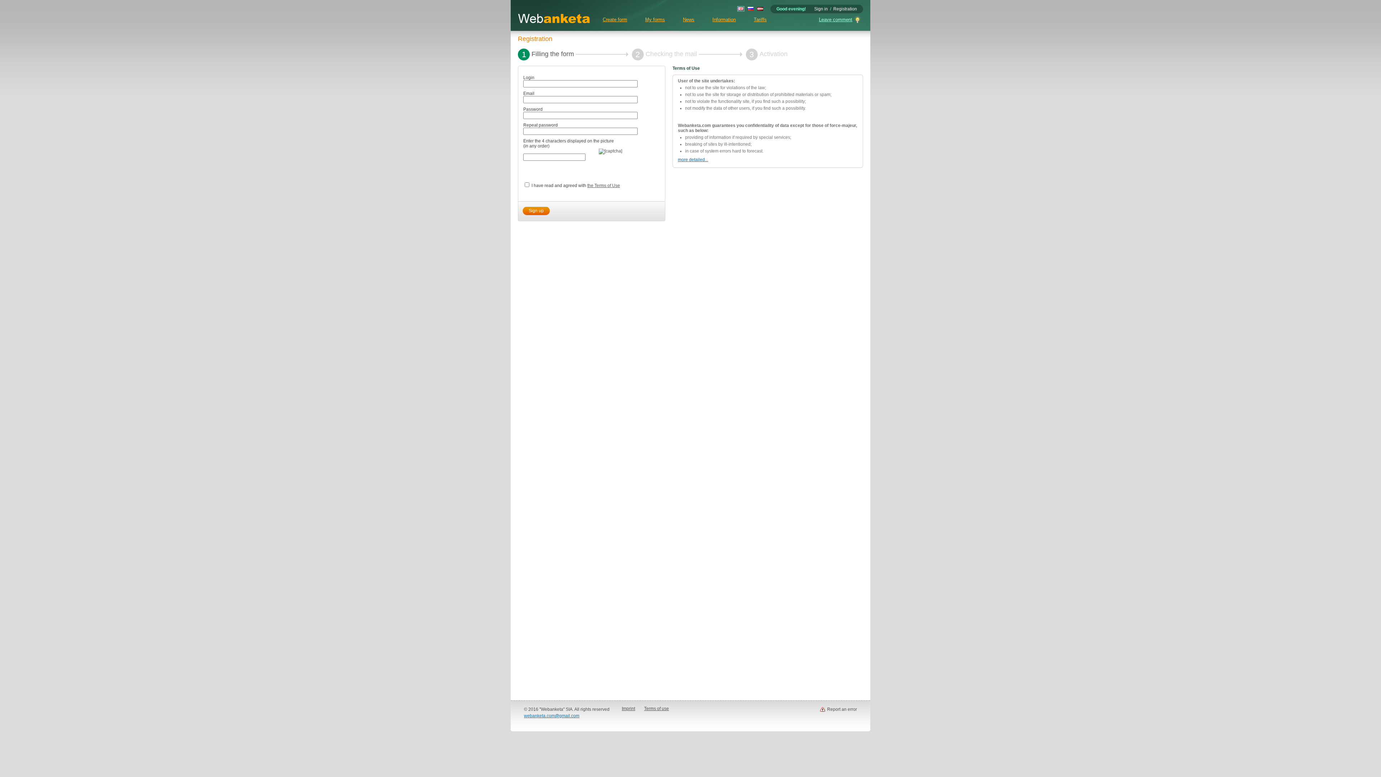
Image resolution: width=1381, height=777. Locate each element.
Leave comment (835, 19)
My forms (655, 19)
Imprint (628, 708)
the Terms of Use (603, 185)
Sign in (821, 9)
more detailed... (693, 159)
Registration (845, 9)
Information (724, 19)
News (688, 19)
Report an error (842, 709)
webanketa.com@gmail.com (551, 715)
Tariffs (760, 19)
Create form (615, 19)
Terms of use (656, 708)
